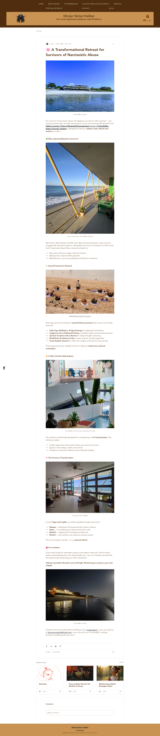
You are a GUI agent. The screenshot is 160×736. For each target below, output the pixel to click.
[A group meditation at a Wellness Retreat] (80, 673)
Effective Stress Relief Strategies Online (107, 685)
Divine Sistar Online (78, 16)
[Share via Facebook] (47, 646)
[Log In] (144, 20)
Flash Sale (42, 684)
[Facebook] (4, 368)
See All (121, 662)
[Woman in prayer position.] (110, 673)
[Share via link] (60, 646)
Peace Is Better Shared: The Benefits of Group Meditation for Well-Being (79, 685)
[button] (54, 8)
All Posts (38, 31)
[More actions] (113, 44)
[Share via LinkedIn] (56, 646)
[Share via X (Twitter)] (51, 646)
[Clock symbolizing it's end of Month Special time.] (50, 673)
